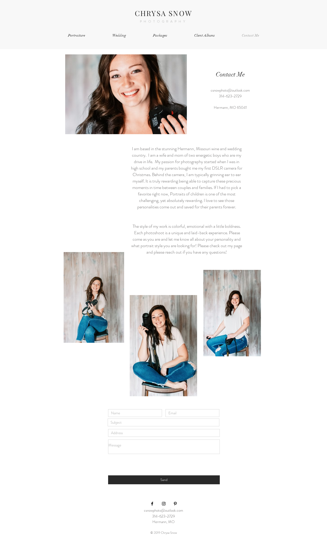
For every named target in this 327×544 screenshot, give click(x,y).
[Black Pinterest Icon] (175, 503)
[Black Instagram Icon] (163, 503)
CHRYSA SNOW (163, 13)
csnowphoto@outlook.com (230, 90)
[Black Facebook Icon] (152, 503)
